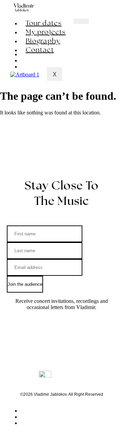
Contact (40, 49)
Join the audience (25, 284)
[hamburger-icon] (81, 21)
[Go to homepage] (24, 7)
